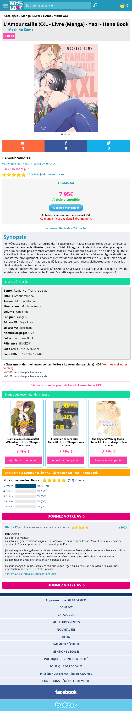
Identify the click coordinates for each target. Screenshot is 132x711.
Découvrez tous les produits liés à (66, 385)
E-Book (9, 36)
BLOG (66, 637)
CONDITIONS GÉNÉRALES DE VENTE (66, 681)
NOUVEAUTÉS (66, 629)
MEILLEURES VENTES (66, 622)
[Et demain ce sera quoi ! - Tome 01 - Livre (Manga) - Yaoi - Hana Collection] (65, 418)
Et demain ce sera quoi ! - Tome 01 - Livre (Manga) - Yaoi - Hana (66, 441)
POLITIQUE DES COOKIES (66, 666)
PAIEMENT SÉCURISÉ (66, 644)
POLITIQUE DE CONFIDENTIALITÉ (66, 659)
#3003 (123, 527)
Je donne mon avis (52, 174)
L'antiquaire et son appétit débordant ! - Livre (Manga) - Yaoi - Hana (23, 441)
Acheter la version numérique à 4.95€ (66, 215)
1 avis (32, 174)
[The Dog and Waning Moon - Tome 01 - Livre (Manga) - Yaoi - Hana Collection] (108, 418)
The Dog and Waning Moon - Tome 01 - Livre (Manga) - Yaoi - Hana (109, 441)
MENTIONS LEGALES (66, 651)
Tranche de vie (37, 290)
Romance (20, 290)
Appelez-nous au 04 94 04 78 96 (66, 600)
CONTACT (66, 607)
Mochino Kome (21, 29)
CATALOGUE (66, 615)
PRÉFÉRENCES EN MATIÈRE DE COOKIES (66, 674)
